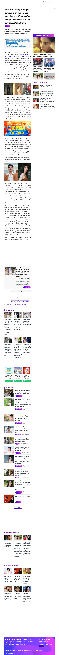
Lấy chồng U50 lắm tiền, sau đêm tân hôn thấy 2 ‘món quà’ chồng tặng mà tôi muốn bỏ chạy (22, 429)
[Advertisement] (28, 253)
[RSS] (45, 646)
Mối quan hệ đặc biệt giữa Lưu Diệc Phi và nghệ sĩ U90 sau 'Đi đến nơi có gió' (8, 596)
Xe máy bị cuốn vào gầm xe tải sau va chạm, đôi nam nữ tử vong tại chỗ (37, 69)
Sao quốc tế (7, 26)
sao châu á (8, 307)
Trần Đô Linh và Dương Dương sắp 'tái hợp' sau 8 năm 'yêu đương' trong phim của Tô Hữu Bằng (27, 349)
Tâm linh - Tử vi (18, 409)
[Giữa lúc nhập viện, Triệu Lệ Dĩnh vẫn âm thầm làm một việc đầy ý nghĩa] (9, 450)
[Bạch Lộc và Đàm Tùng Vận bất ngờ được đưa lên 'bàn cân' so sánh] (9, 499)
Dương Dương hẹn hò (20, 304)
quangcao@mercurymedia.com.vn (46, 644)
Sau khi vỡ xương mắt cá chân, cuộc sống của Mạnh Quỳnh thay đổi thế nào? (49, 69)
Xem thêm (27, 287)
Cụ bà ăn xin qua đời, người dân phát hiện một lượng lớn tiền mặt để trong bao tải (23, 439)
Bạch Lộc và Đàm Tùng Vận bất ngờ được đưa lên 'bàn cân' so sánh (22, 498)
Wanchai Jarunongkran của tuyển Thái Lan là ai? (7, 544)
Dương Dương (24, 54)
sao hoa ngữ (9, 304)
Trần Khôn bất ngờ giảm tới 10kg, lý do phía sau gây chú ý (17, 596)
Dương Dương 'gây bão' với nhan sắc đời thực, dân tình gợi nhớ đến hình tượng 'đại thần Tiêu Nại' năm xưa (8, 350)
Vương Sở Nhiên (9, 56)
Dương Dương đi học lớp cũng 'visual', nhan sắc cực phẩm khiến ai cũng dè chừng (17, 45)
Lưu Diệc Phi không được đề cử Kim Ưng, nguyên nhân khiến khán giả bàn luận (26, 579)
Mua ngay (9, 380)
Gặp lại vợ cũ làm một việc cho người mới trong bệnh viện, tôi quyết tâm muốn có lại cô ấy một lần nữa (22, 472)
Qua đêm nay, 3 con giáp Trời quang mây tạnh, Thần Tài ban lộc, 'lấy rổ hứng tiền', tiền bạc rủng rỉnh (22, 417)
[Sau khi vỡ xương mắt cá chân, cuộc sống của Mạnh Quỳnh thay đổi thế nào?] (49, 62)
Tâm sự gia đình (19, 395)
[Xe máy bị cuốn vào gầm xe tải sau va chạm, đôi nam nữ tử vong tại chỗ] (38, 62)
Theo (20, 291)
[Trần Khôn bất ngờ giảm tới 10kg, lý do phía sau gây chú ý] (18, 589)
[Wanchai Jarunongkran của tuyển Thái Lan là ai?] (8, 537)
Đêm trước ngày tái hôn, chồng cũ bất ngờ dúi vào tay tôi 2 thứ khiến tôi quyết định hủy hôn (22, 392)
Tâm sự (17, 477)
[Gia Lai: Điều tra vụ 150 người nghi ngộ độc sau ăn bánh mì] (49, 77)
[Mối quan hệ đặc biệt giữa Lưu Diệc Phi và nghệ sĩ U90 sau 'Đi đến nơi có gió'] (8, 589)
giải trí (29, 116)
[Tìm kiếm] (52, 1)
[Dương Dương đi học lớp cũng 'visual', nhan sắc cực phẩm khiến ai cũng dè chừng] (27, 315)
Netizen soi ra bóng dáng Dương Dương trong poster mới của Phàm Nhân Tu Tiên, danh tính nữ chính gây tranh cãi (18, 41)
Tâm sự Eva (18, 434)
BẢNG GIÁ (41, 646)
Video (17, 443)
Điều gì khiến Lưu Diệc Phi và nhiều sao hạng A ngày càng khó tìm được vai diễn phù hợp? (27, 597)
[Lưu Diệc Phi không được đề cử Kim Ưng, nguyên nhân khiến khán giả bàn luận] (27, 571)
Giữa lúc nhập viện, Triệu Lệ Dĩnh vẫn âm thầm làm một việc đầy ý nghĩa (23, 449)
